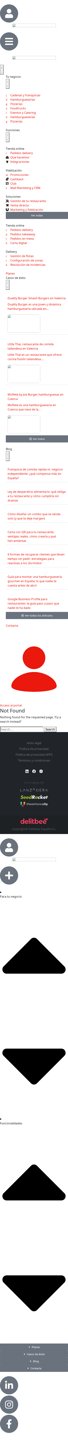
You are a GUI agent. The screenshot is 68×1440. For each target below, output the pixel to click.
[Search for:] (21, 729)
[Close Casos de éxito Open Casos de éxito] (7, 285)
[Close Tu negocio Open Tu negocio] (7, 84)
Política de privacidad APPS (34, 755)
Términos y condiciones (34, 760)
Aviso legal (34, 743)
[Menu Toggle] (2, 69)
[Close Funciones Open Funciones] (7, 137)
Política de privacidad (34, 749)
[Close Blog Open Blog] (7, 456)
